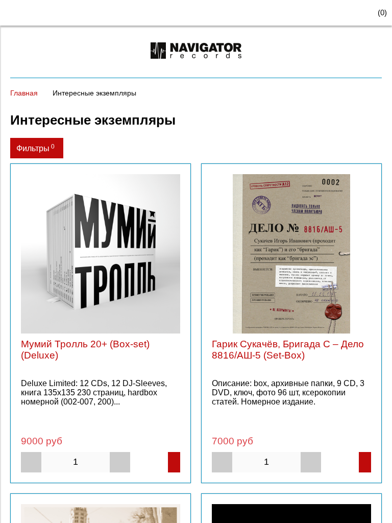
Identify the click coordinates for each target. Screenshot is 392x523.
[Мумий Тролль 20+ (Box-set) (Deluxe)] (100, 254)
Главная (24, 93)
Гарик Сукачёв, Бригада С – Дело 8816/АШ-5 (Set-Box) (288, 350)
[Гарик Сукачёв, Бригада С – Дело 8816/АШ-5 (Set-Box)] (291, 254)
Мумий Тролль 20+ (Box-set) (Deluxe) (85, 350)
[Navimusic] (196, 63)
